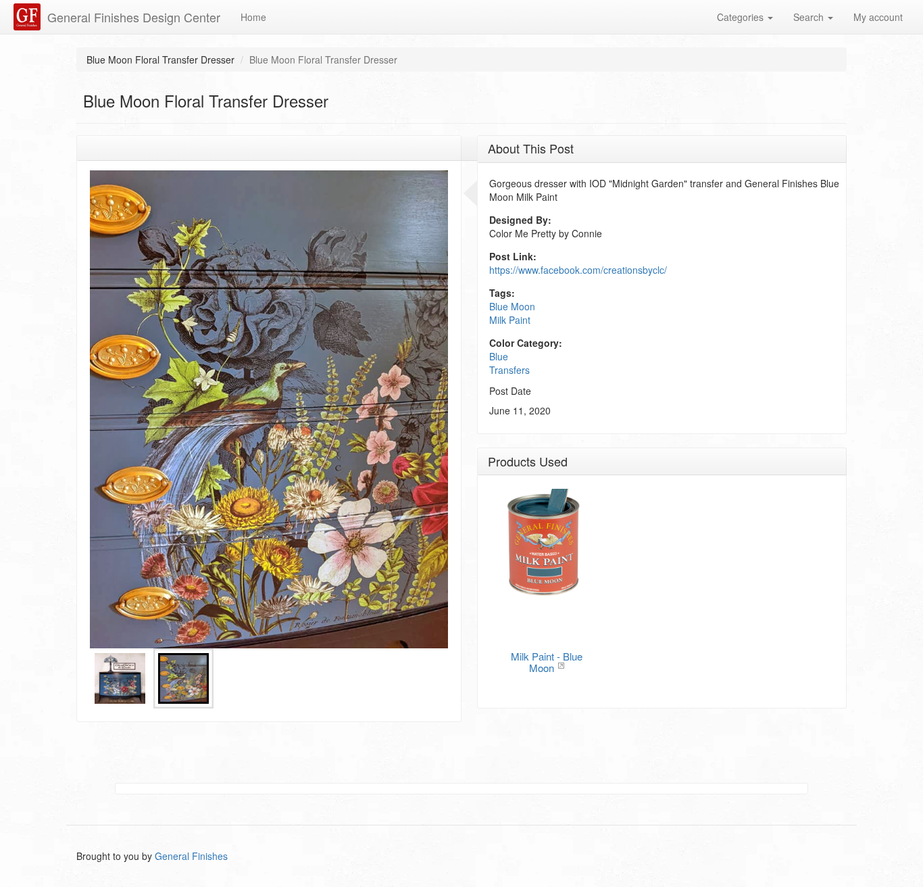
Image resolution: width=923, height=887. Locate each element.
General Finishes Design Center (133, 17)
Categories (741, 17)
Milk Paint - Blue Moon (546, 662)
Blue (498, 356)
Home (253, 17)
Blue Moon (512, 306)
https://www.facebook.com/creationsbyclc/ (578, 270)
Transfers (509, 370)
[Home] (29, 16)
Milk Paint (509, 320)
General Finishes (191, 856)
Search (809, 17)
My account (878, 17)
